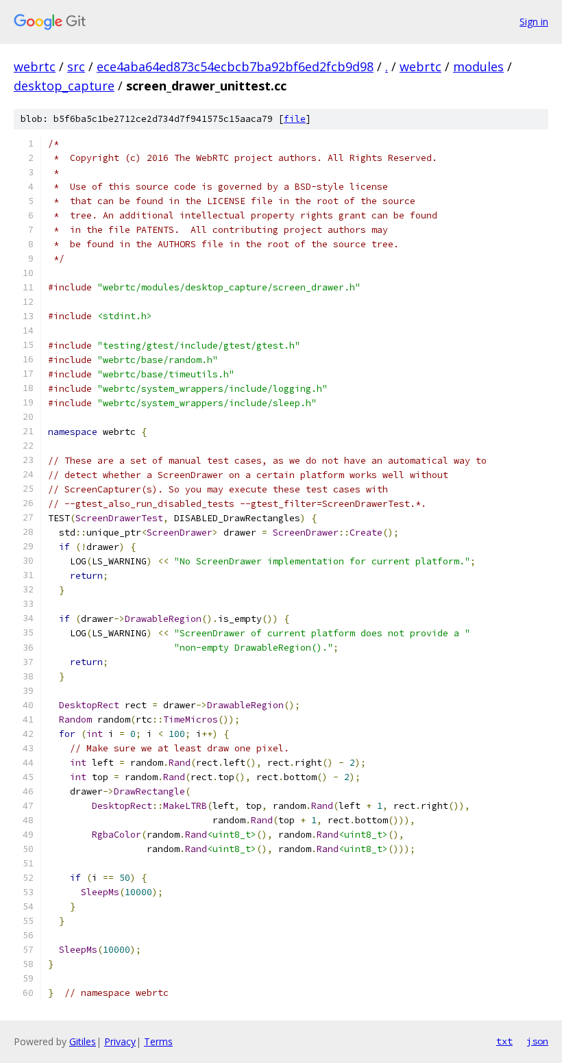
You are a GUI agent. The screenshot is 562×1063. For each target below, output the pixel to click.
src (76, 66)
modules (478, 66)
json (537, 1041)
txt (504, 1041)
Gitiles (82, 1041)
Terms (158, 1041)
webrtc (35, 66)
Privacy (120, 1041)
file (295, 119)
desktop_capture (64, 85)
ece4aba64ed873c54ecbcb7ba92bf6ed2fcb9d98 (235, 66)
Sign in (534, 21)
